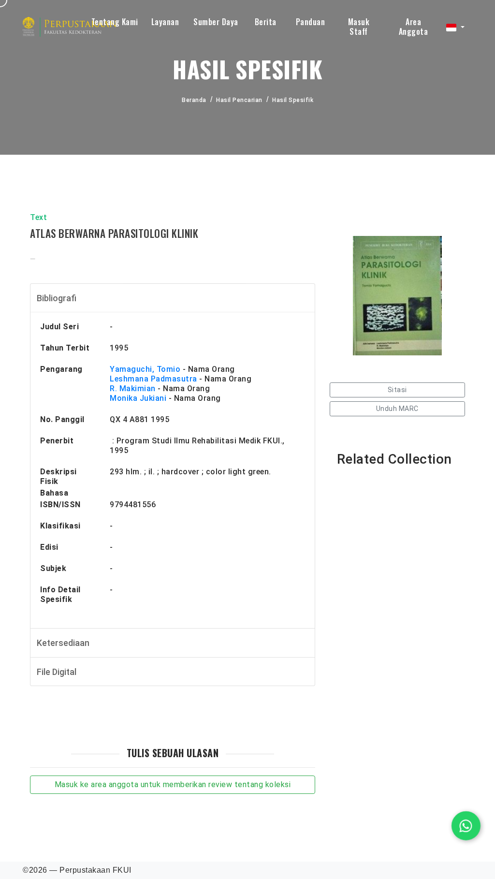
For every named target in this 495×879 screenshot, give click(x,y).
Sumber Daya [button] (215, 22)
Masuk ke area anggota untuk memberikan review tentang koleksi (173, 784)
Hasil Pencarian (239, 100)
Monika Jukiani (138, 398)
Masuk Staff (359, 26)
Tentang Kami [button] (114, 22)
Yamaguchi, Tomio (145, 369)
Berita (266, 22)
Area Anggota (413, 26)
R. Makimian (133, 388)
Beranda (194, 100)
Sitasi (397, 390)
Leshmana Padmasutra (153, 378)
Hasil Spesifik (292, 100)
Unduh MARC (397, 408)
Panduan (310, 22)
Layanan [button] (165, 22)
